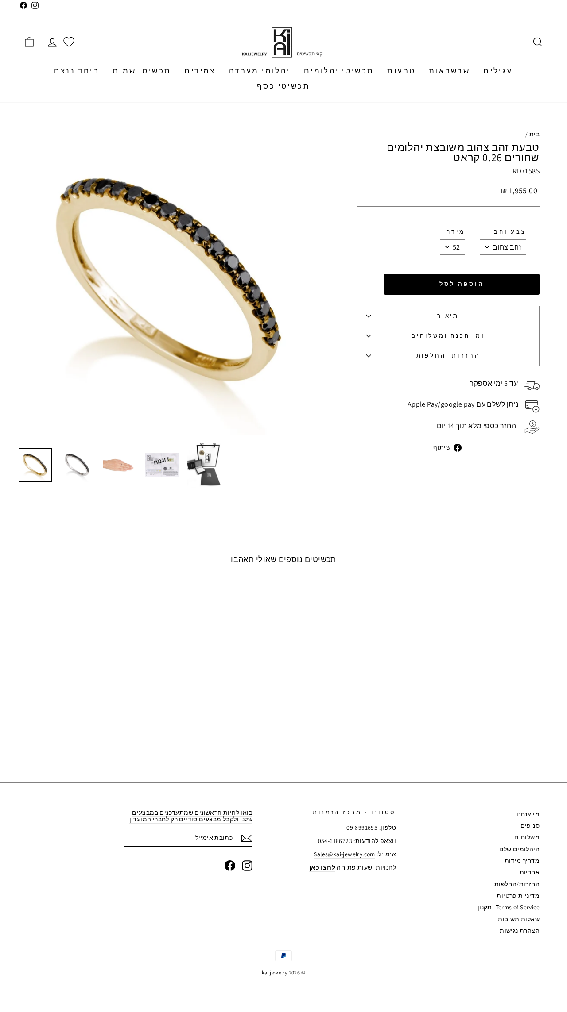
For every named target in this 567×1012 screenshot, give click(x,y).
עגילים (498, 71)
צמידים (199, 71)
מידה (455, 232)
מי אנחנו (528, 814)
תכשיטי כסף (283, 86)
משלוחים (527, 837)
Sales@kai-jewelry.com (344, 854)
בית (534, 134)
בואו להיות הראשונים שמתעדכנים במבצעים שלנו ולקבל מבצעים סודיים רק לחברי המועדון (190, 815)
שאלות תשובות (519, 919)
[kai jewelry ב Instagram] (247, 865)
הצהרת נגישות (520, 931)
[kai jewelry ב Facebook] (230, 865)
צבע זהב (510, 232)
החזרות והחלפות (448, 355)
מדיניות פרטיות (518, 896)
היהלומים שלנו (519, 849)
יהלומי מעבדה (260, 71)
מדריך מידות (522, 861)
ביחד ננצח (76, 71)
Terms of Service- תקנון (509, 907)
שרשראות (449, 71)
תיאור (448, 315)
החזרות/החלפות (517, 884)
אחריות (530, 872)
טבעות (401, 71)
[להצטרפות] (246, 838)
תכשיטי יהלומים (339, 71)
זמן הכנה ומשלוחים (448, 335)
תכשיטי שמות (142, 71)
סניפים (530, 826)
